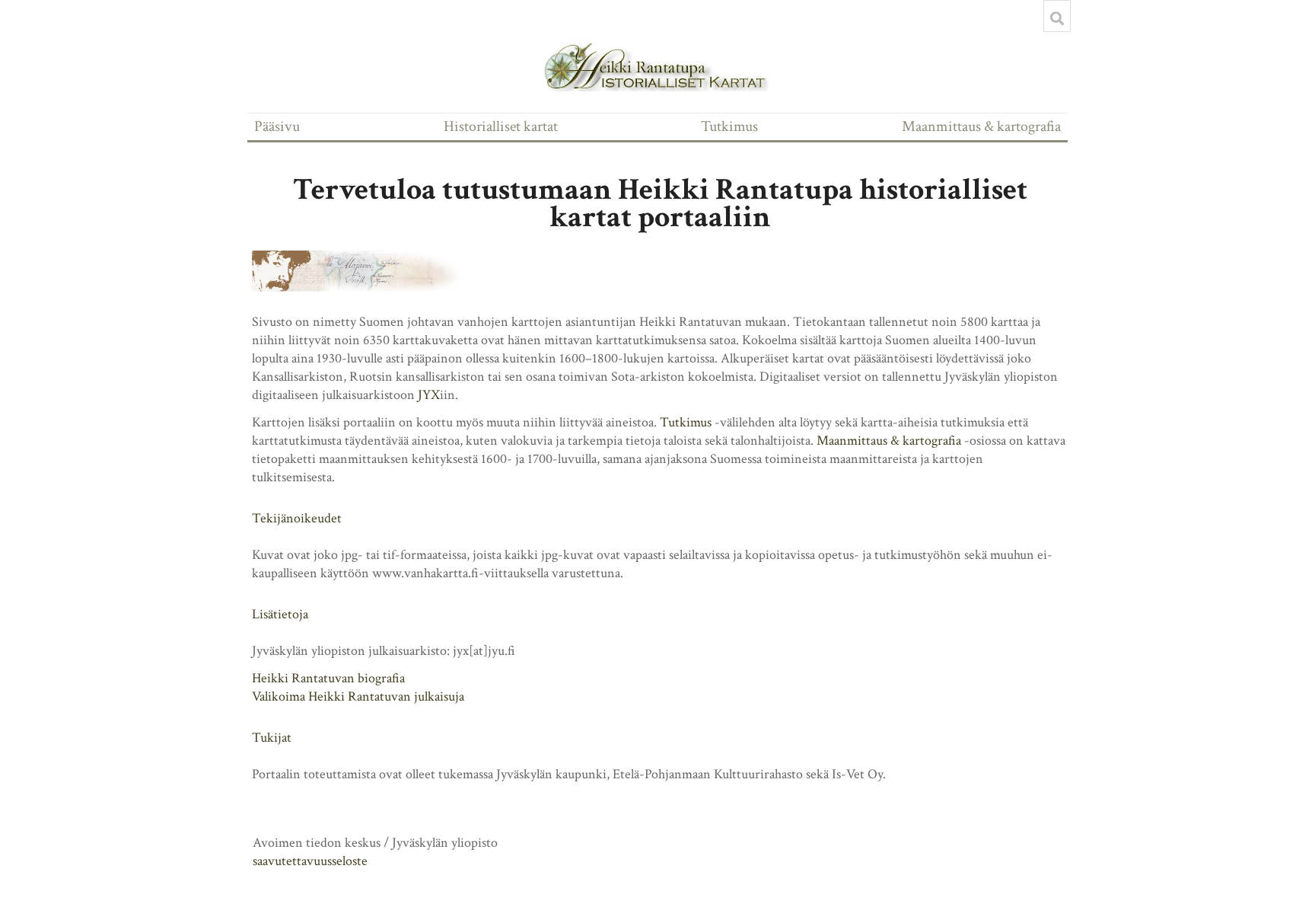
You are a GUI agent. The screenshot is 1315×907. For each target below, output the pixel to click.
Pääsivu (277, 126)
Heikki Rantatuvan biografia (328, 678)
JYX (429, 395)
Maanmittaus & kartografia (981, 126)
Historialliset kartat (501, 126)
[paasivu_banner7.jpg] (366, 271)
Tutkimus (729, 126)
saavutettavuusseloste (310, 861)
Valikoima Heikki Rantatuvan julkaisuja (358, 696)
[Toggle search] (1057, 18)
